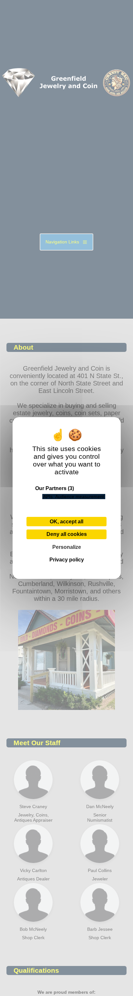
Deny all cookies (66, 534)
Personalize (66, 547)
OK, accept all (66, 521)
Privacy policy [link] (66, 559)
